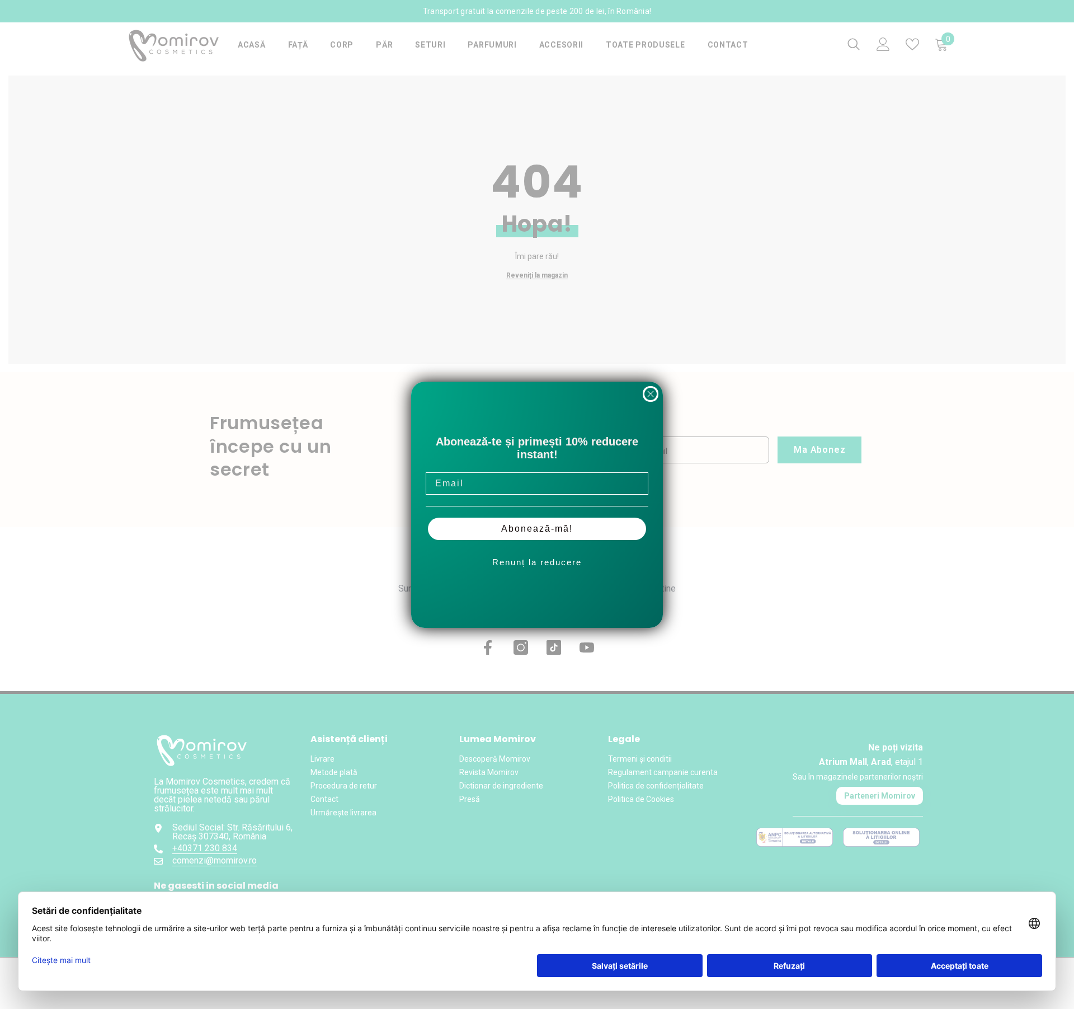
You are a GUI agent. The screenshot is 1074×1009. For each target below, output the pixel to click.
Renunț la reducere (537, 562)
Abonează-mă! (537, 528)
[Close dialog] (650, 394)
